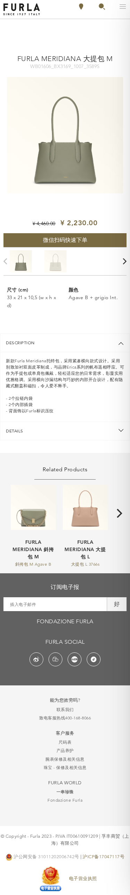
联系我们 (65, 709)
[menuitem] (99, 6)
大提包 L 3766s (85, 564)
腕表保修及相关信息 (65, 759)
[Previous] (7, 261)
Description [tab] (20, 342)
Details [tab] (14, 430)
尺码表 (65, 742)
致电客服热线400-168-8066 (65, 717)
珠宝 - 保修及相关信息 (65, 767)
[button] (102, 8)
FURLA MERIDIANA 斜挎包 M (33, 549)
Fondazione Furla (65, 800)
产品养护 (65, 750)
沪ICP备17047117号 (103, 856)
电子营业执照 (83, 878)
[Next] (120, 513)
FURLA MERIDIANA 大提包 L (85, 549)
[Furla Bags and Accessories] (21, 9)
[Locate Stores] (81, 8)
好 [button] (117, 604)
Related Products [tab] (65, 469)
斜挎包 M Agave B (33, 564)
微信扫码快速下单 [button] (65, 240)
